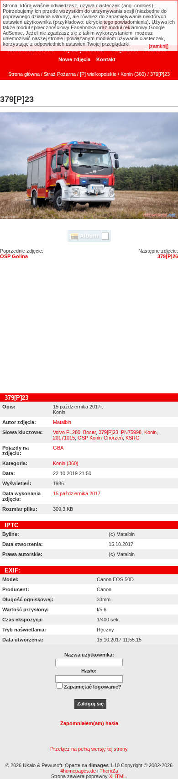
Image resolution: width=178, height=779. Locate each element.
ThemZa (108, 771)
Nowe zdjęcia (74, 59)
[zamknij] (158, 46)
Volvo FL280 (66, 432)
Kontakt (105, 59)
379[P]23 (108, 432)
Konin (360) (133, 74)
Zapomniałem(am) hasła (89, 723)
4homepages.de (78, 771)
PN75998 (131, 432)
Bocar (89, 432)
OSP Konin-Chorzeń (100, 437)
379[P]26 (167, 256)
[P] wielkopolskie (98, 74)
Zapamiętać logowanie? (92, 686)
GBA (58, 447)
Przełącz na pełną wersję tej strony (89, 749)
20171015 (64, 437)
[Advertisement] (89, 328)
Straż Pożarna (60, 74)
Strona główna (24, 74)
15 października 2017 (76, 493)
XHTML (117, 776)
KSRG (133, 437)
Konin (150, 432)
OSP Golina (14, 256)
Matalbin (62, 422)
